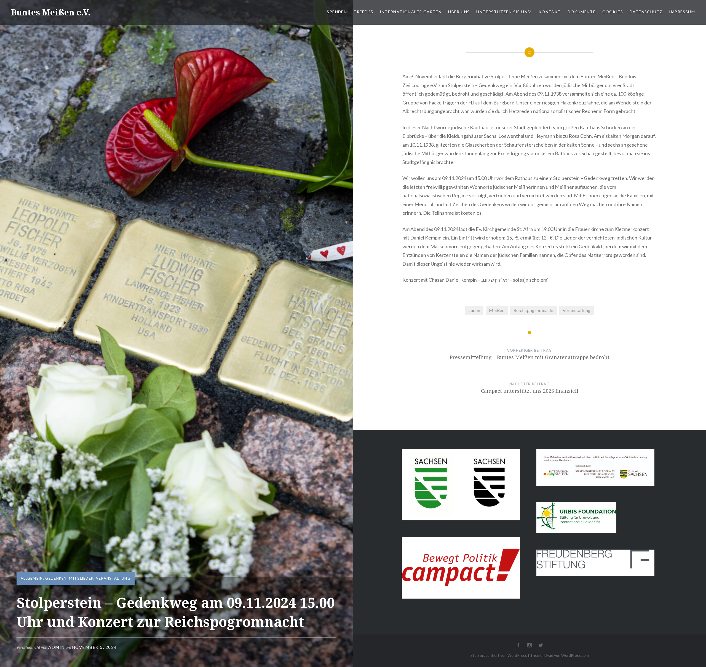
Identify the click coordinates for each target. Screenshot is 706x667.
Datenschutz (646, 11)
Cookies (612, 11)
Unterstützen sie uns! (504, 11)
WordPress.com (575, 655)
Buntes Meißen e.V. (50, 12)
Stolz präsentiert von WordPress (498, 655)
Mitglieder (81, 578)
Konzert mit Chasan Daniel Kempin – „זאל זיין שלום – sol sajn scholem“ (475, 280)
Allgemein (32, 578)
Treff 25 (363, 11)
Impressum (682, 11)
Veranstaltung (113, 578)
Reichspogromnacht (534, 310)
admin (56, 647)
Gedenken (55, 578)
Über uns (459, 11)
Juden (474, 310)
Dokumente (582, 11)
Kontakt (550, 11)
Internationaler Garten (411, 11)
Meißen (496, 310)
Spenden (337, 11)
